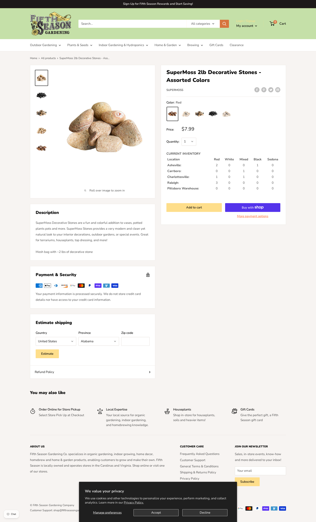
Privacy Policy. (134, 502)
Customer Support (192, 460)
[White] (186, 114)
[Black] (213, 114)
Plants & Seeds (77, 45)
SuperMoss (174, 90)
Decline (205, 512)
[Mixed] (199, 114)
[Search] (224, 24)
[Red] (172, 114)
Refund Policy (44, 372)
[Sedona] (226, 114)
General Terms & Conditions (199, 466)
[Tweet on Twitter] (270, 90)
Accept (156, 512)
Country (41, 333)
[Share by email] (277, 90)
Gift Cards (216, 45)
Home (33, 58)
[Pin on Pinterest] (263, 90)
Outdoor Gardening (43, 45)
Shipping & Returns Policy (198, 472)
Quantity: (172, 141)
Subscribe (247, 482)
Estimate (47, 354)
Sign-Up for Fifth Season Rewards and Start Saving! (158, 4)
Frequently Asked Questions (199, 454)
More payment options (252, 216)
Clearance (237, 45)
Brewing (193, 45)
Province (84, 333)
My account (245, 26)
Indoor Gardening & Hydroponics (121, 45)
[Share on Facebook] (256, 90)
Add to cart (194, 207)
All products (48, 58)
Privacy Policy (189, 478)
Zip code (127, 333)
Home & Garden (166, 45)
